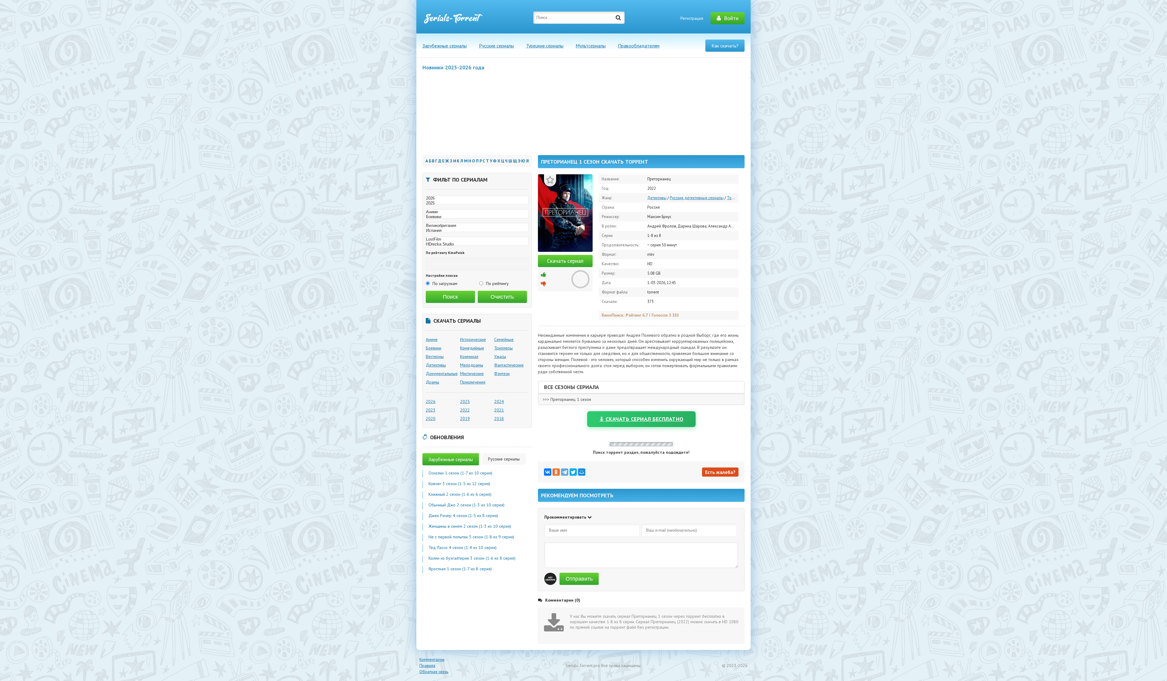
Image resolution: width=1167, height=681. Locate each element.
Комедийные (472, 348)
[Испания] (477, 230)
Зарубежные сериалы (444, 46)
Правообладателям (638, 46)
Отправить (579, 579)
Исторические (473, 339)
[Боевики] (477, 216)
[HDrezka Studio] (477, 244)
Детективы (656, 197)
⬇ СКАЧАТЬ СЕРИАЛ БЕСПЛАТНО (641, 418)
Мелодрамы (471, 365)
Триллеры (736, 197)
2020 (430, 418)
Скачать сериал (565, 260)
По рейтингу (497, 283)
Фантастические (509, 365)
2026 (430, 401)
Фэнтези (502, 373)
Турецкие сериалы (544, 46)
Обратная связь (433, 671)
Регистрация (691, 18)
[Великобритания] (477, 225)
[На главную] (452, 18)
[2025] (477, 203)
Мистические (472, 373)
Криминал (469, 356)
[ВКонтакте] (547, 472)
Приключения (472, 382)
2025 (465, 401)
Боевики (433, 348)
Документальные (442, 373)
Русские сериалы (496, 46)
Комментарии (431, 659)
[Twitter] (573, 472)
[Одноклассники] (556, 472)
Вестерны (435, 356)
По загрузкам (444, 283)
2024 (499, 401)
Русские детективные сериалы (697, 197)
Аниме (432, 339)
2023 (430, 410)
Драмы (432, 382)
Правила (427, 665)
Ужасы (500, 356)
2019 (465, 418)
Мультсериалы (591, 46)
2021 (499, 410)
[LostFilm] (477, 239)
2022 (465, 410)
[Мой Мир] (581, 472)
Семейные (504, 339)
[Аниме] (477, 212)
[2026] (477, 198)
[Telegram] (564, 472)
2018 (499, 418)
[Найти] (618, 18)
